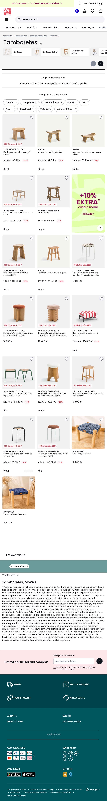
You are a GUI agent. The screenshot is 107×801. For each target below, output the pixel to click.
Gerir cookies (15, 793)
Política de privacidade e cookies (70, 790)
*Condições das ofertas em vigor (42, 790)
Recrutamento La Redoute (16, 795)
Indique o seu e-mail (64, 655)
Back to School (13, 27)
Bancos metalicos (19, 566)
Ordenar (10, 102)
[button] (100, 11)
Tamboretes (54, 36)
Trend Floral (70, 27)
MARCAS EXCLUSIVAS (15, 721)
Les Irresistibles (50, 27)
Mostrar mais (53, 734)
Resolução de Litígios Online (61, 793)
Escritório (32, 27)
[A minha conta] (84, 11)
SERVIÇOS (67, 715)
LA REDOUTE (12, 715)
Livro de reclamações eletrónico (35, 793)
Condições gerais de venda (16, 790)
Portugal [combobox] (94, 789)
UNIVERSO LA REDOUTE (72, 721)
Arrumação (88, 27)
